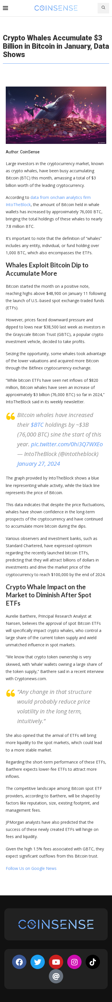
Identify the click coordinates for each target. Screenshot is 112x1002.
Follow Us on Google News (31, 868)
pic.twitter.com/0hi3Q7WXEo (67, 444)
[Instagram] (74, 962)
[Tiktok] (93, 962)
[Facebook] (19, 962)
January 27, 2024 (38, 463)
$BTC (37, 424)
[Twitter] (37, 962)
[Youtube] (56, 962)
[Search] (103, 8)
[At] (56, 976)
